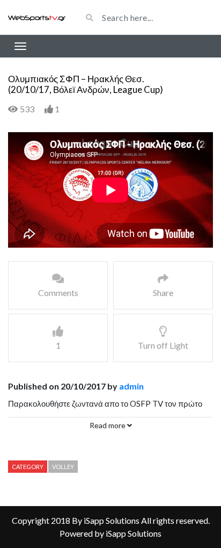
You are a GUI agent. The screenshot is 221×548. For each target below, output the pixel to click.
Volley (63, 466)
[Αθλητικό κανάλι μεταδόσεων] (36, 17)
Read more (108, 425)
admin (131, 386)
